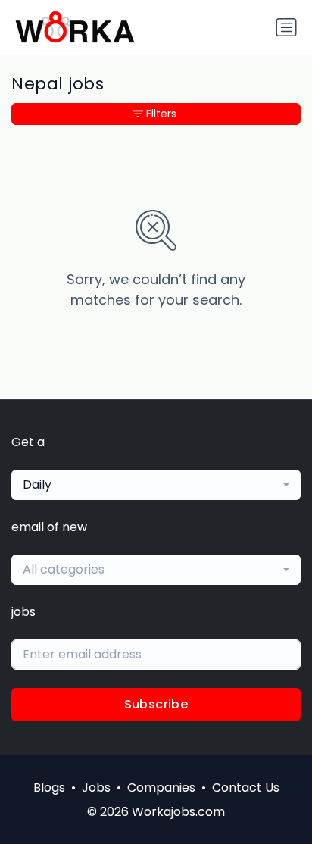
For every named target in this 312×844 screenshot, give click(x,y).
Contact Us (245, 787)
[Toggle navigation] (286, 27)
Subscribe (156, 704)
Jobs (96, 787)
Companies (161, 787)
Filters (161, 113)
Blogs (49, 787)
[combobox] (156, 485)
